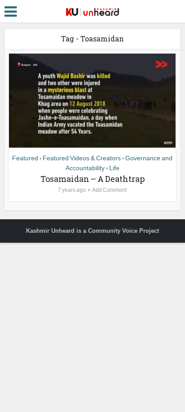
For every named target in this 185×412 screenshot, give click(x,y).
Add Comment (109, 190)
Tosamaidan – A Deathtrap (92, 178)
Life (114, 168)
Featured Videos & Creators (82, 158)
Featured (25, 158)
